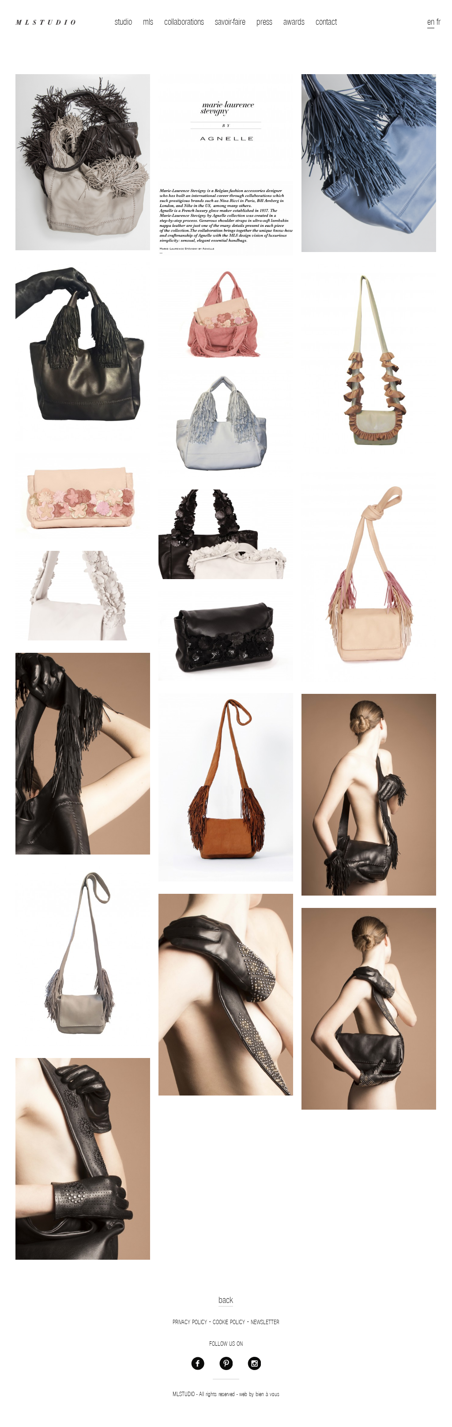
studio (123, 22)
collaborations (184, 22)
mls (148, 22)
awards (294, 22)
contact (326, 22)
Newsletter (265, 1322)
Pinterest (226, 1363)
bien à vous (267, 1394)
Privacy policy (190, 1322)
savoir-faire (230, 22)
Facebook (197, 1363)
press (264, 22)
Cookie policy (229, 1322)
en (430, 22)
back (225, 1300)
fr (439, 22)
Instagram (254, 1363)
